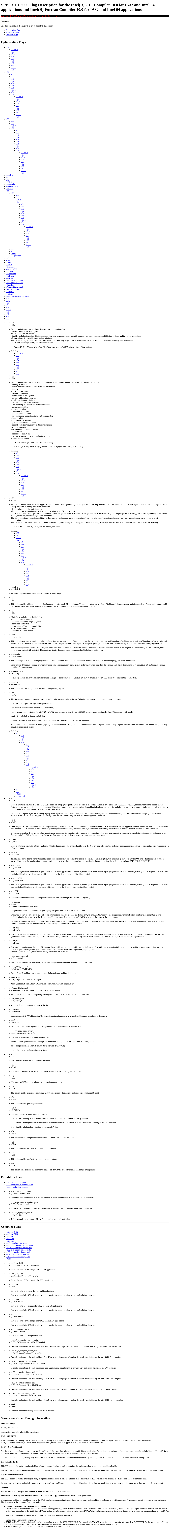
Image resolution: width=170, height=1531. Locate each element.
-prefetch (9, 294)
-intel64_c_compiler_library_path (19, 1248)
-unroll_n (14, 50)
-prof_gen (10, 276)
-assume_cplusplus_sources (17, 1187)
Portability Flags (12, 32)
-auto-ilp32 (10, 182)
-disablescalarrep (12, 186)
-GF (12, 63)
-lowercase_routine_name (16, 1182)
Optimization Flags (13, 30)
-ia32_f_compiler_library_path (18, 1256)
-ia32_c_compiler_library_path (18, 1252)
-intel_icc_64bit (12, 1232)
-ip (7, 177)
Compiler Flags (12, 34)
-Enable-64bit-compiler (15, 287)
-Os (12, 61)
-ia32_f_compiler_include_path (18, 1254)
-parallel (9, 265)
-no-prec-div (16, 256)
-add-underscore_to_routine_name (19, 1185)
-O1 (7, 47)
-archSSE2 (10, 271)
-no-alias (9, 188)
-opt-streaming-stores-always (17, 296)
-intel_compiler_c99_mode (16, 1243)
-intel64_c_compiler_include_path (19, 1245)
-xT (12, 251)
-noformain (10, 184)
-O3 (7, 119)
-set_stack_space (12, 289)
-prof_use (9, 278)
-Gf (12, 65)
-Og (12, 70)
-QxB (8, 260)
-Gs (12, 76)
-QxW (8, 262)
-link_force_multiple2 (14, 283)
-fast (7, 191)
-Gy (12, 59)
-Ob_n (13, 67)
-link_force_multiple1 (14, 280)
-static (13, 253)
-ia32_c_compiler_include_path (18, 1250)
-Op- (13, 54)
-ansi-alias (10, 292)
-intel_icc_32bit (12, 1234)
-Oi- (12, 52)
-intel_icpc (10, 1239)
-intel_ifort (10, 1241)
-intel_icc (9, 1236)
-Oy (12, 56)
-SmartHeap (10, 285)
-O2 (7, 72)
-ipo (7, 180)
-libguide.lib (10, 267)
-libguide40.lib (11, 269)
